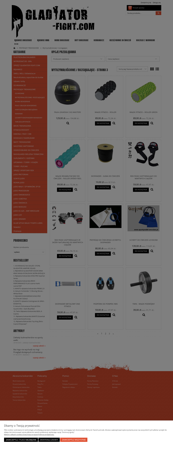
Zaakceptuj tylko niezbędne (21, 440)
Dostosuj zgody (49, 440)
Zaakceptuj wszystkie (74, 440)
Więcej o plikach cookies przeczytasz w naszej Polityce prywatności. (29, 434)
